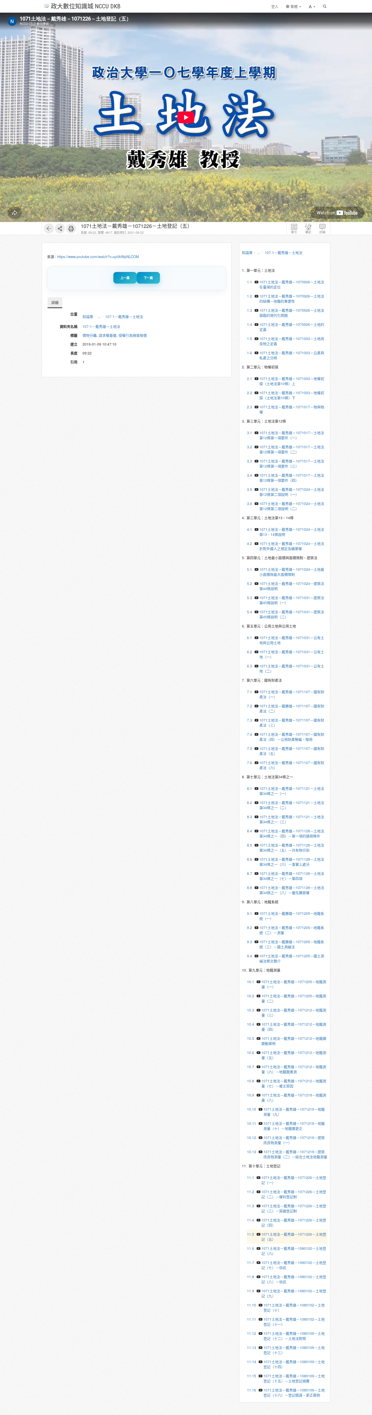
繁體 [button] (294, 6)
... (99, 316)
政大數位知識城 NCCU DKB (85, 6)
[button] (312, 6)
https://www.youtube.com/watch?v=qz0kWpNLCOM (98, 256)
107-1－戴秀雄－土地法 (124, 316)
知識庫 (87, 316)
